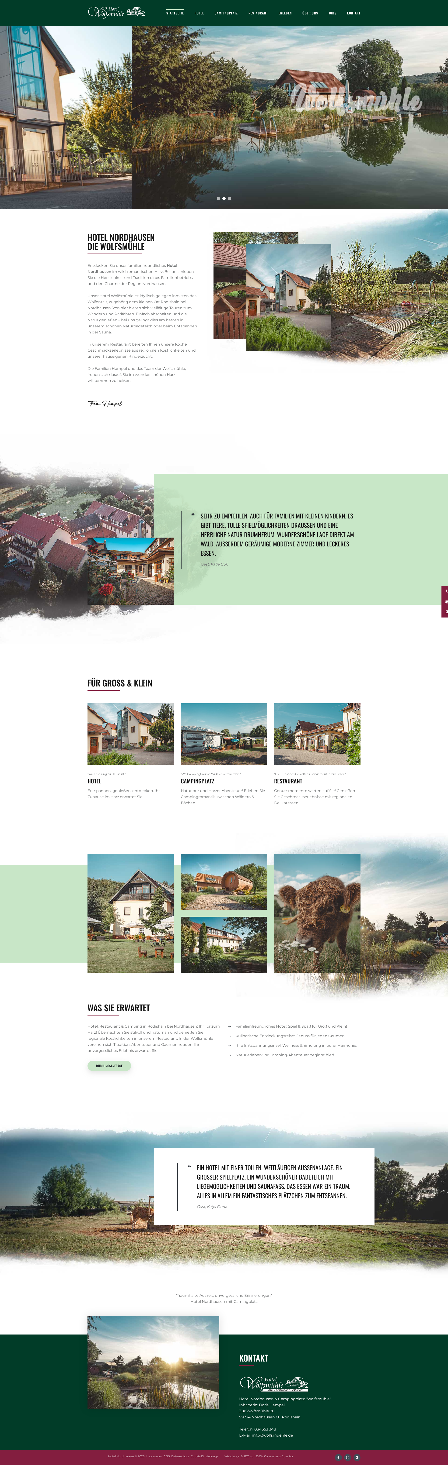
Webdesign (232, 1456)
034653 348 (265, 1429)
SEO (246, 1456)
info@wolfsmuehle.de (272, 1435)
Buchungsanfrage (109, 1065)
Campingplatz (226, 13)
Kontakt (353, 13)
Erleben (285, 13)
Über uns (310, 13)
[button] (218, 198)
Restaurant (258, 13)
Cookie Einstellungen (205, 1456)
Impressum (154, 1456)
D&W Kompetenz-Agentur (274, 1456)
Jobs (333, 13)
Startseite (175, 13)
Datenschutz (180, 1456)
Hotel (199, 13)
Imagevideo (228, 163)
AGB (167, 1456)
